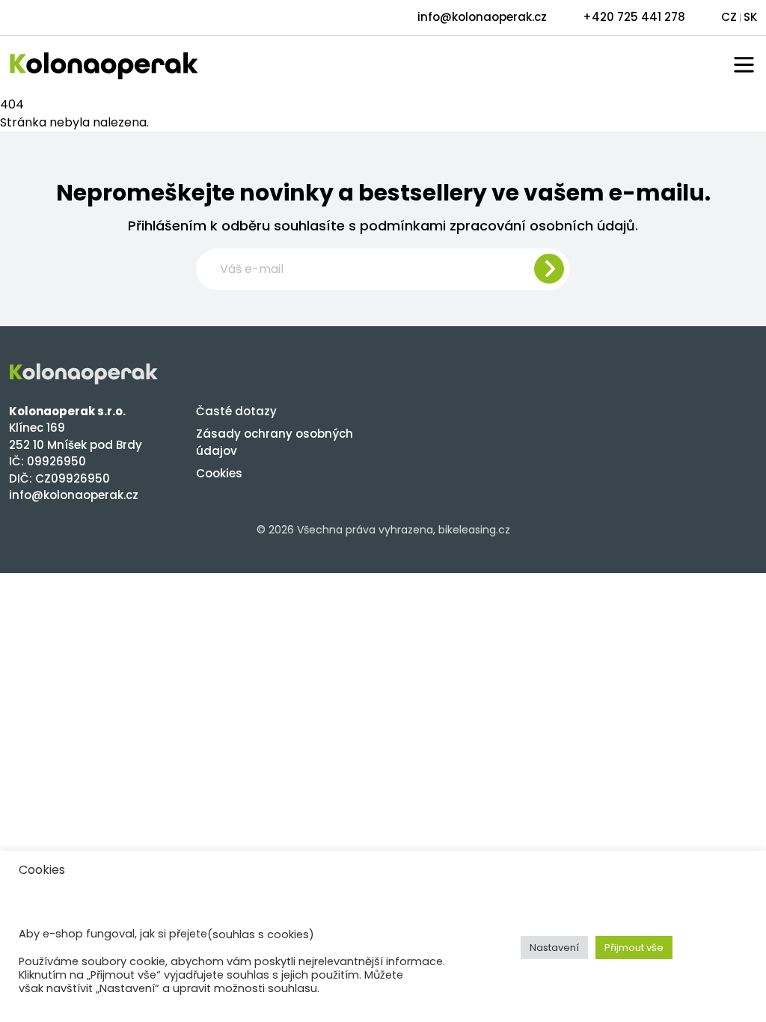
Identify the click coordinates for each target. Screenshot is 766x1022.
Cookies (219, 473)
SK (750, 17)
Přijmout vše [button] (634, 947)
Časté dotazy (236, 411)
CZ (729, 17)
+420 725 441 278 (634, 17)
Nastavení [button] (554, 947)
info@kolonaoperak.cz (482, 17)
